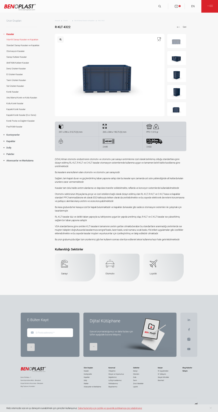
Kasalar (86, 371)
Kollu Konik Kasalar (14, 103)
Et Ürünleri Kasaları (14, 74)
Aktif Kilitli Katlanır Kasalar (17, 63)
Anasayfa (57, 20)
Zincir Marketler (138, 383)
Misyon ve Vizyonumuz (116, 374)
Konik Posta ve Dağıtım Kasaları (20, 121)
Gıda (134, 377)
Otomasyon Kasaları (15, 51)
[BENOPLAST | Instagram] (188, 340)
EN (193, 6)
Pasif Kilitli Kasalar (14, 127)
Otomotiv (136, 374)
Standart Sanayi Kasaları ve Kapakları (22, 45)
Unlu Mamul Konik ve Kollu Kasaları (21, 97)
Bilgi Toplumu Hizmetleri (28, 386)
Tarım (135, 380)
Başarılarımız (112, 387)
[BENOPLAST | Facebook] (189, 330)
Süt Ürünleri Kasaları (15, 86)
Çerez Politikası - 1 (26, 377)
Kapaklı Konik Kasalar (15, 109)
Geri (184, 27)
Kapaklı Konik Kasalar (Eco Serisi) (21, 115)
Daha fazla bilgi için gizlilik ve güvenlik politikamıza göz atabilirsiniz (110, 408)
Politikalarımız (113, 383)
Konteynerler (88, 374)
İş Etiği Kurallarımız (114, 380)
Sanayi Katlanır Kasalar (16, 57)
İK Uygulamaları (163, 371)
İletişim (185, 371)
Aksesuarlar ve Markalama (92, 387)
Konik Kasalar (12, 92)
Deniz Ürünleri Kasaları (16, 68)
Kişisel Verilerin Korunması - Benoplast (32, 383)
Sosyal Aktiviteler (163, 377)
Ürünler (65, 20)
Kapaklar (87, 377)
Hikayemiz (111, 371)
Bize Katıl (161, 380)
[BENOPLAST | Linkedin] (188, 320)
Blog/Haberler (187, 368)
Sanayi (135, 371)
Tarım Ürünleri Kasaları (16, 80)
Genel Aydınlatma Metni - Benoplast (31, 380)
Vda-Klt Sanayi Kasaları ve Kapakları (22, 39)
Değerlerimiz (112, 377)
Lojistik (135, 387)
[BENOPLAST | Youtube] (188, 350)
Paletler (86, 383)
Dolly (85, 380)
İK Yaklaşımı (162, 374)
